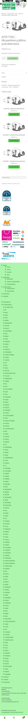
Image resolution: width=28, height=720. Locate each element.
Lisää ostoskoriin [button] (14, 114)
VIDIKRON (7, 653)
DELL (6, 365)
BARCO (6, 336)
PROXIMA (7, 568)
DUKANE (7, 381)
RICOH (6, 576)
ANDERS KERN (8, 323)
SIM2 (6, 610)
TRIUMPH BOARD (9, 637)
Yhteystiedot (6, 293)
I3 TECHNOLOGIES (9, 428)
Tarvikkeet (5, 679)
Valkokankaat (6, 682)
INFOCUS (7, 436)
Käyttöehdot (6, 277)
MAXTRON (7, 484)
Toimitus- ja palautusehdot (13, 281)
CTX (6, 362)
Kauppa (5, 265)
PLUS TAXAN (8, 547)
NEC (6, 510)
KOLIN (6, 455)
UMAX (6, 642)
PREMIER (7, 555)
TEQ (6, 629)
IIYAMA (6, 434)
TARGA (6, 624)
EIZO (6, 386)
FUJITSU (7, 412)
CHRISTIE (7, 349)
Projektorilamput (10, 13)
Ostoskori (9, 272)
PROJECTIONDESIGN (10, 560)
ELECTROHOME (8, 389)
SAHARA (7, 589)
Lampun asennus (7, 286)
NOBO (6, 515)
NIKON (6, 513)
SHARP (6, 608)
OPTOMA (7, 523)
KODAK (6, 452)
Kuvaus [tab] (3, 73)
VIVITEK (7, 663)
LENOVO (7, 463)
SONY (6, 616)
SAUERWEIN (8, 597)
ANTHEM (7, 325)
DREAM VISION (8, 378)
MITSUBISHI (8, 502)
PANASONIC (8, 529)
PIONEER (7, 542)
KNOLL (6, 449)
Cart (21, 716)
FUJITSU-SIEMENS (9, 415)
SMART (6, 613)
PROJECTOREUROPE (10, 563)
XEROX (6, 669)
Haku (14, 717)
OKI (6, 518)
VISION (6, 658)
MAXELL (7, 481)
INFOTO (7, 439)
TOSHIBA (7, 634)
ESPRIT (7, 402)
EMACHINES (8, 397)
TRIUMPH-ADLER (9, 640)
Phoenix (7, 539)
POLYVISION (8, 552)
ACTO (6, 317)
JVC (6, 444)
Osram (6, 526)
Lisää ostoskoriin (13, 58)
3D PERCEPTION (9, 307)
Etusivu (4, 13)
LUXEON (7, 476)
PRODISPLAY (8, 558)
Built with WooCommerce (17, 712)
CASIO (6, 346)
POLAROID (7, 550)
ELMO (6, 391)
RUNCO (6, 581)
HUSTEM (7, 426)
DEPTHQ (7, 370)
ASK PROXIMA (8, 331)
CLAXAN (7, 357)
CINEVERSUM (8, 352)
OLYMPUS (7, 521)
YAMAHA (7, 671)
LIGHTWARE (8, 471)
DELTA (6, 368)
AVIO (6, 333)
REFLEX (7, 573)
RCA (6, 571)
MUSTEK (7, 508)
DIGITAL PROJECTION (10, 373)
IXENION (7, 441)
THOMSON (7, 632)
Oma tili (9, 269)
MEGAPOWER (8, 497)
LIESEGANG (7, 468)
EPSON (6, 399)
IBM (6, 431)
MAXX (6, 486)
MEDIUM (7, 494)
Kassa (8, 274)
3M (5, 309)
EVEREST (7, 404)
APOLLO (7, 328)
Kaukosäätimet (7, 302)
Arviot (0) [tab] (4, 77)
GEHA (6, 418)
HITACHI (7, 423)
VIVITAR (7, 661)
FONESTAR (7, 410)
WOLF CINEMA (8, 666)
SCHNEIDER (8, 603)
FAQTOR (7, 407)
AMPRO (7, 320)
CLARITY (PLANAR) (9, 354)
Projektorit (6, 677)
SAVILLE (7, 600)
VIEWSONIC (7, 655)
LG (5, 465)
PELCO (6, 534)
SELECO (7, 605)
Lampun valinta (10, 291)
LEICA (6, 460)
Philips (6, 537)
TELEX (6, 626)
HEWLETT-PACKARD (10, 420)
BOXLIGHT (7, 341)
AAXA (6, 312)
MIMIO (6, 500)
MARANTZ (7, 478)
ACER (16, 13)
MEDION (7, 492)
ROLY (6, 579)
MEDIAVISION (8, 489)
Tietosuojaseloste (11, 284)
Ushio (6, 645)
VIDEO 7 (7, 650)
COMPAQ (7, 360)
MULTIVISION (8, 505)
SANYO (6, 595)
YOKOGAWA (7, 674)
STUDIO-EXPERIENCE (10, 621)
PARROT (7, 531)
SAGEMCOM (7, 587)
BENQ (6, 339)
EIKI (6, 383)
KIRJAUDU (5, 296)
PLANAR (7, 544)
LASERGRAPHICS (9, 457)
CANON (6, 344)
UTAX (6, 647)
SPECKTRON (8, 618)
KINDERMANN (8, 447)
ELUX (6, 394)
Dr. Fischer (7, 375)
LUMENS (7, 473)
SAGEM (6, 584)
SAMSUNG (7, 592)
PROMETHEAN (8, 566)
